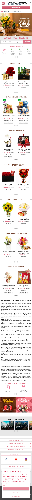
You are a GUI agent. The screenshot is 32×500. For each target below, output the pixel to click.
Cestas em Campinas (19, 427)
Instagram (26, 459)
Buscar (27, 42)
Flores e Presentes (16, 199)
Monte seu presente (4, 53)
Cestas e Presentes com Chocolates (14, 165)
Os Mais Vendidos (16, 63)
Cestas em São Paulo (7, 427)
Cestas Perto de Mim (16, 419)
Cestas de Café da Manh (16, 97)
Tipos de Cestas (20, 54)
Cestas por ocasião (12, 54)
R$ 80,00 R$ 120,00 (23, 391)
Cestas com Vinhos (16, 130)
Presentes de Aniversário (16, 233)
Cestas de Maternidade (16, 266)
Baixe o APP (16, 7)
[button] (15, 35)
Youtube (16, 459)
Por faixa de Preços (28, 54)
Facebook (6, 459)
